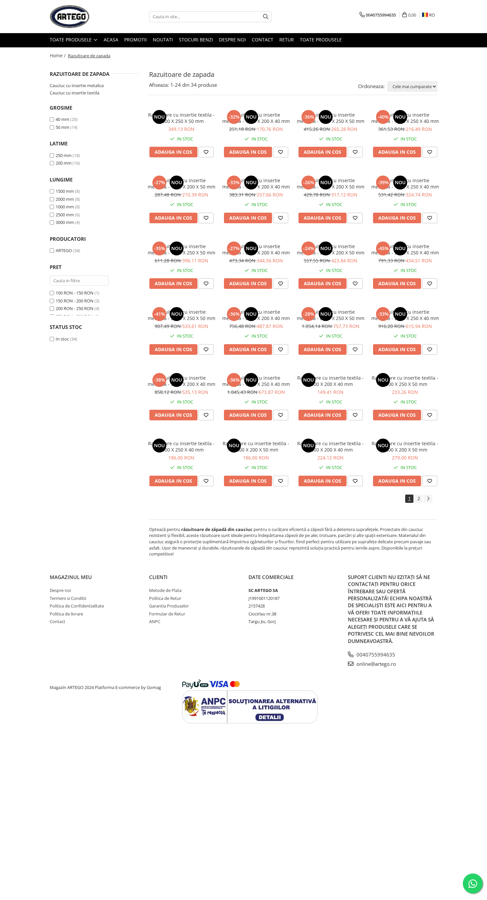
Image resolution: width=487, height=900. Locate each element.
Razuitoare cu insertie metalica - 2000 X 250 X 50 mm (181, 315)
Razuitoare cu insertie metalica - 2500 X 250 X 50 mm (330, 315)
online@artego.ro (375, 664)
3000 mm (65, 222)
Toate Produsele (71, 39)
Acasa (111, 39)
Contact (262, 39)
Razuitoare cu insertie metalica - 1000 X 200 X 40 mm (256, 118)
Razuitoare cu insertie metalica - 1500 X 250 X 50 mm (181, 249)
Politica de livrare (66, 614)
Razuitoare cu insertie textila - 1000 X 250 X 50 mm (405, 381)
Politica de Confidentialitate (77, 606)
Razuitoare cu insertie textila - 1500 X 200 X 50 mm (405, 446)
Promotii (135, 39)
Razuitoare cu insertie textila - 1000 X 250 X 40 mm (181, 446)
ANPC (154, 621)
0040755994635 (375, 654)
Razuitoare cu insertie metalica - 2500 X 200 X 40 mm (256, 315)
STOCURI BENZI (196, 39)
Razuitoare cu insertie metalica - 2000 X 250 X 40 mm (405, 249)
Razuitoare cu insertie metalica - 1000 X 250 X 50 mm (330, 118)
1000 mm (65, 207)
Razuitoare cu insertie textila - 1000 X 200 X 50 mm (256, 446)
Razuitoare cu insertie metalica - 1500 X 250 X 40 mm (405, 183)
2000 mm (65, 199)
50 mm (62, 127)
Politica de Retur (165, 598)
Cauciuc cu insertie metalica (77, 85)
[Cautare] (266, 16)
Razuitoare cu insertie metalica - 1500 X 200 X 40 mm (256, 183)
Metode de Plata (165, 590)
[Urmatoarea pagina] (428, 499)
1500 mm (65, 191)
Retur (286, 39)
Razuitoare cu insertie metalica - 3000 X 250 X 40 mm (256, 381)
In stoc (62, 339)
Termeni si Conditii (68, 598)
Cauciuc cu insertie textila (74, 93)
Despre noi (232, 39)
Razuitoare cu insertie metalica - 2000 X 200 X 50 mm (330, 249)
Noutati (163, 39)
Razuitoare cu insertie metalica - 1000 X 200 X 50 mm (181, 183)
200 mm (64, 163)
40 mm (62, 119)
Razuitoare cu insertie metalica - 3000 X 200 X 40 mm (181, 381)
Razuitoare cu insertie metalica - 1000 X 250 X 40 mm (405, 118)
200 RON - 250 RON (74, 308)
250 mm (64, 155)
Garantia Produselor (169, 606)
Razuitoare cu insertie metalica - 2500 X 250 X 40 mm (405, 315)
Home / (58, 55)
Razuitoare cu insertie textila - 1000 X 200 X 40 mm (330, 381)
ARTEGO (64, 250)
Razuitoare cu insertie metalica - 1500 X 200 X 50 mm (330, 183)
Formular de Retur (167, 614)
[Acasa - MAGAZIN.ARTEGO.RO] (83, 16)
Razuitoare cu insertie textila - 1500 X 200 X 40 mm (330, 446)
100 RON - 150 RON (74, 293)
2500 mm (65, 215)
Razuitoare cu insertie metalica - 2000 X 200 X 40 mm (256, 249)
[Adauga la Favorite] (206, 152)
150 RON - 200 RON (74, 301)
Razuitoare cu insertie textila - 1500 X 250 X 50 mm (181, 118)
